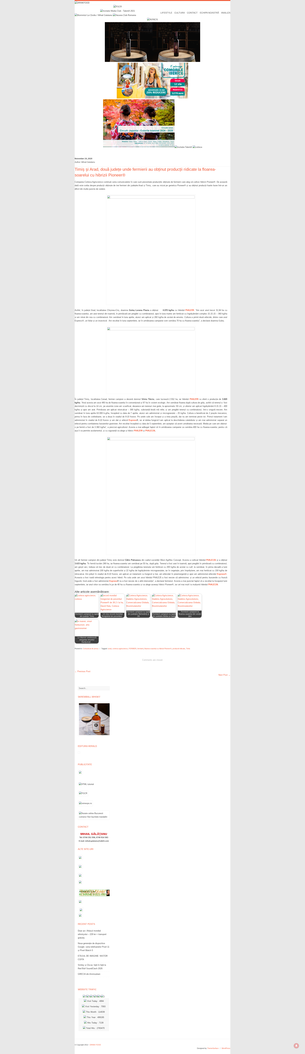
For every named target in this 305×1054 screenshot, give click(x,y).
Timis (188, 649)
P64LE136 (150, 430)
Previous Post (82, 671)
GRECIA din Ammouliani (89, 974)
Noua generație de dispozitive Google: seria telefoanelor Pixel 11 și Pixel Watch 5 (93, 947)
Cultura (179, 12)
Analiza (225, 12)
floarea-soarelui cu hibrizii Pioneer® (158, 649)
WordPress (226, 1048)
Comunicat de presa (90, 649)
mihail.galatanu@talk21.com (97, 841)
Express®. (222, 574)
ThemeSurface (213, 1048)
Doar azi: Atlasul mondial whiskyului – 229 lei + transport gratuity (92, 934)
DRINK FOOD (95, 1045)
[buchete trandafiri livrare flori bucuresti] (94, 820)
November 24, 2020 (83, 159)
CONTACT (192, 12)
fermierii (140, 649)
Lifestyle (166, 12)
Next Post (224, 675)
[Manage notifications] (296, 1045)
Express (133, 420)
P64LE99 (189, 310)
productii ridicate (179, 649)
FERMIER (132, 649)
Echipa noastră (209, 12)
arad (110, 649)
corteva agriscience (120, 649)
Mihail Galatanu (88, 162)
